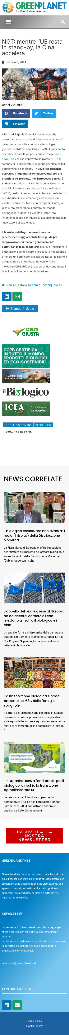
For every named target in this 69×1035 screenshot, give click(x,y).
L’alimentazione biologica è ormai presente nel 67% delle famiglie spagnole (32, 701)
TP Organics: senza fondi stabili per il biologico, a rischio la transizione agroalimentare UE (34, 785)
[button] (8, 21)
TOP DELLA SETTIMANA (18, 424)
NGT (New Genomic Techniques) (35, 285)
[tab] (18, 425)
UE (61, 285)
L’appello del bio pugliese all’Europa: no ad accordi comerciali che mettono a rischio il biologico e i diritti (34, 618)
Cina (9, 285)
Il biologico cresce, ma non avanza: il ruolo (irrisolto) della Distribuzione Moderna (34, 535)
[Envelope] (17, 296)
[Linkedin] (7, 296)
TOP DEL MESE (43, 424)
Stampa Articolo (22, 308)
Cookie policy (34, 1025)
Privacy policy (33, 1020)
